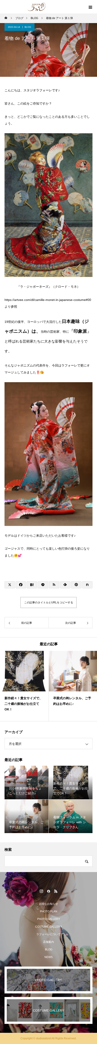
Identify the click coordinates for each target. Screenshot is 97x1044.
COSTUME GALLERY (48, 926)
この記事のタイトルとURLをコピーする (48, 602)
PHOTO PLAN (48, 911)
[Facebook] (48, 891)
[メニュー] (90, 6)
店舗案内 (48, 941)
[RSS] (55, 891)
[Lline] (43, 584)
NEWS (48, 957)
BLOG (28, 27)
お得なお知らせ (48, 903)
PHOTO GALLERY (48, 919)
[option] (24, 686)
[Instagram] (41, 891)
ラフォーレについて (48, 934)
